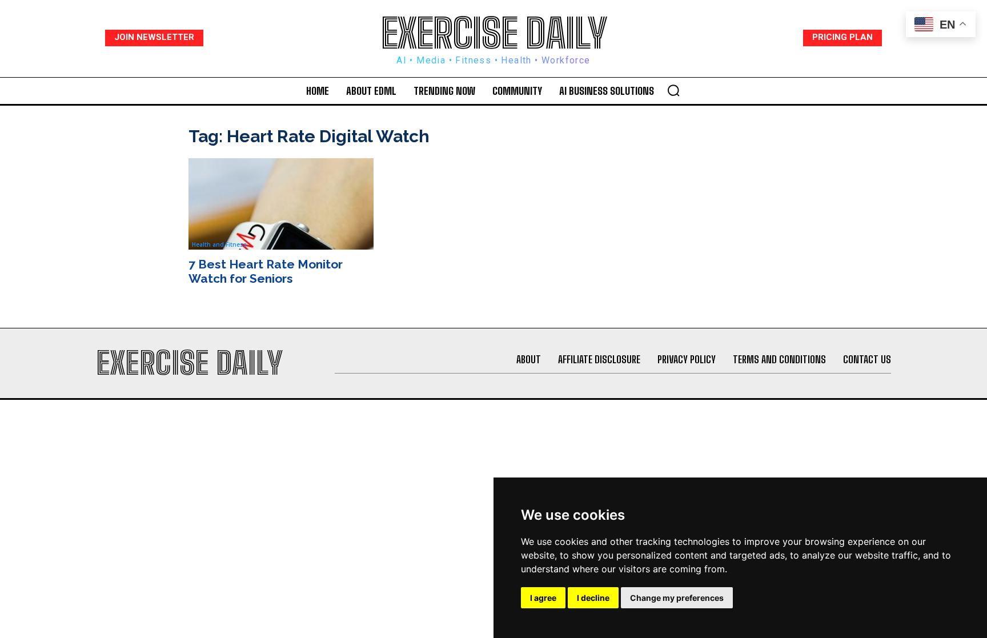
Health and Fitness (219, 244)
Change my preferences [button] (677, 598)
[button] (673, 90)
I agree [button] (543, 598)
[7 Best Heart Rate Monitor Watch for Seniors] (281, 204)
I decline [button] (593, 598)
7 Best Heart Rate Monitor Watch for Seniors (265, 271)
